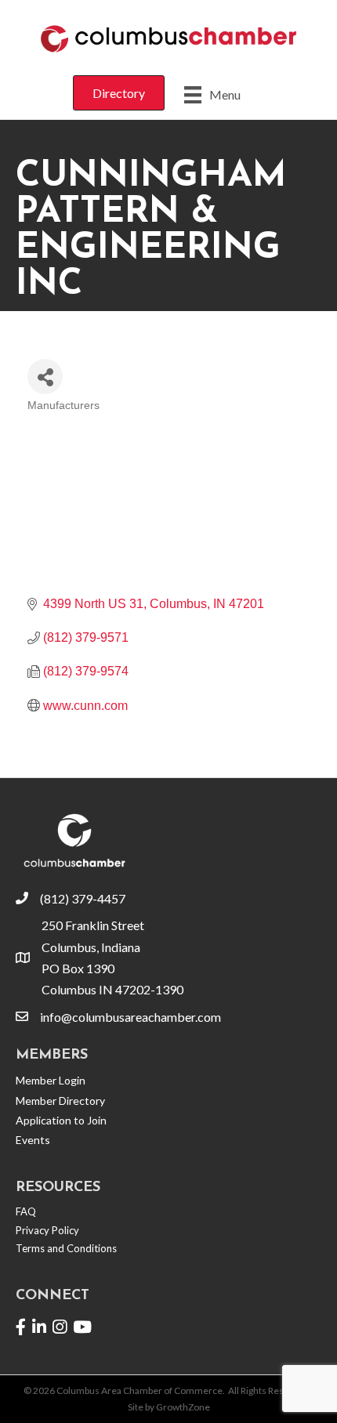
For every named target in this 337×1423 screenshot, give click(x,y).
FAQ (26, 1211)
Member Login (50, 1080)
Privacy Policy (47, 1230)
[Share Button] (45, 376)
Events (33, 1139)
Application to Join (61, 1120)
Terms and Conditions (66, 1248)
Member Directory (60, 1100)
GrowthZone (183, 1407)
